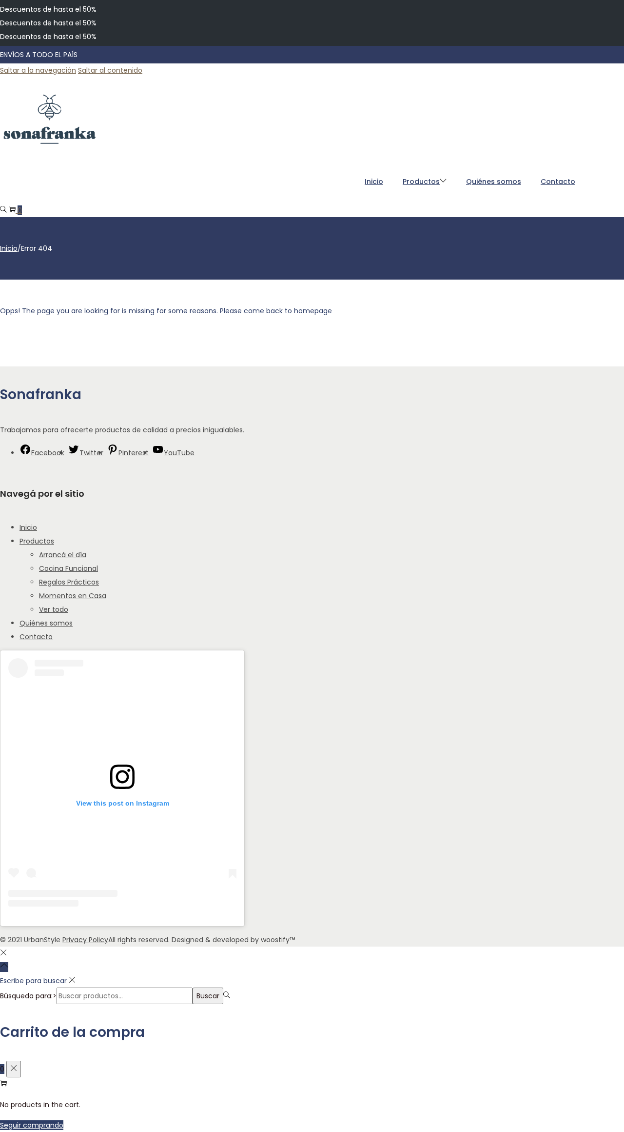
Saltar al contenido (110, 70)
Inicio (9, 248)
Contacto (36, 637)
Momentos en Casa (72, 596)
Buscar (207, 996)
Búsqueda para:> (28, 996)
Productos (37, 541)
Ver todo (53, 609)
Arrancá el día (62, 555)
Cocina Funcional (68, 568)
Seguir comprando (31, 1125)
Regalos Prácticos (69, 582)
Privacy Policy (85, 940)
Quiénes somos (46, 623)
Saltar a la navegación (38, 70)
